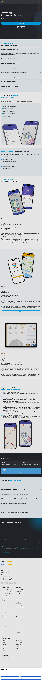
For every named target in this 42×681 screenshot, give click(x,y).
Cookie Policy (15, 673)
